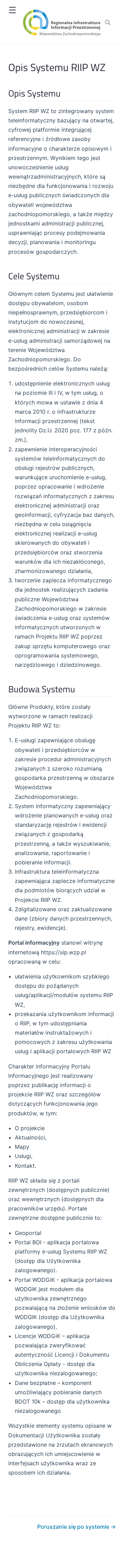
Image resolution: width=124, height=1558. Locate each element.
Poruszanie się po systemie (74, 1526)
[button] (12, 10)
